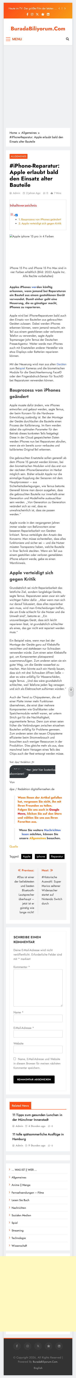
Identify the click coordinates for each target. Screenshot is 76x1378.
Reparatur (57, 856)
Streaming (18, 1231)
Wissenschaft (19, 1246)
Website (18, 1043)
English (38, 1368)
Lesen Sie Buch (20, 1200)
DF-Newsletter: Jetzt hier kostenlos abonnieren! (32, 772)
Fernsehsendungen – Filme (28, 1193)
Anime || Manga (21, 1185)
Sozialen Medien (21, 1215)
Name (18, 1012)
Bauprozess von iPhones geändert (41, 219)
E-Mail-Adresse (23, 1028)
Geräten (61, 364)
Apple (26, 856)
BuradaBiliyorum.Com (38, 28)
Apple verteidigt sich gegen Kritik (41, 223)
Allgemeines (18, 156)
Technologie (19, 1238)
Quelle (14, 846)
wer (34, 287)
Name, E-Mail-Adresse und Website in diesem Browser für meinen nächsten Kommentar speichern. (37, 1063)
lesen (25, 834)
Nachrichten (52, 830)
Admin (16, 193)
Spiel (15, 1223)
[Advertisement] (38, 86)
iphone (41, 856)
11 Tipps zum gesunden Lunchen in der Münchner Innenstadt (37, 1117)
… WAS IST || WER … (24, 1170)
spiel (22, 368)
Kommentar (21, 967)
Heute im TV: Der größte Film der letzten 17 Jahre (33, 8)
